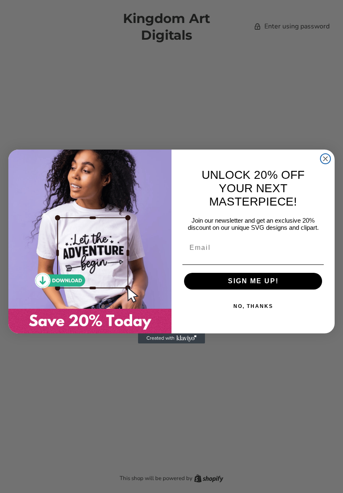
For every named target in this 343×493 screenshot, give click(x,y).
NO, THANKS (253, 306)
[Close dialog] (325, 159)
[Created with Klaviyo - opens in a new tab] (171, 338)
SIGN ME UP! (253, 281)
